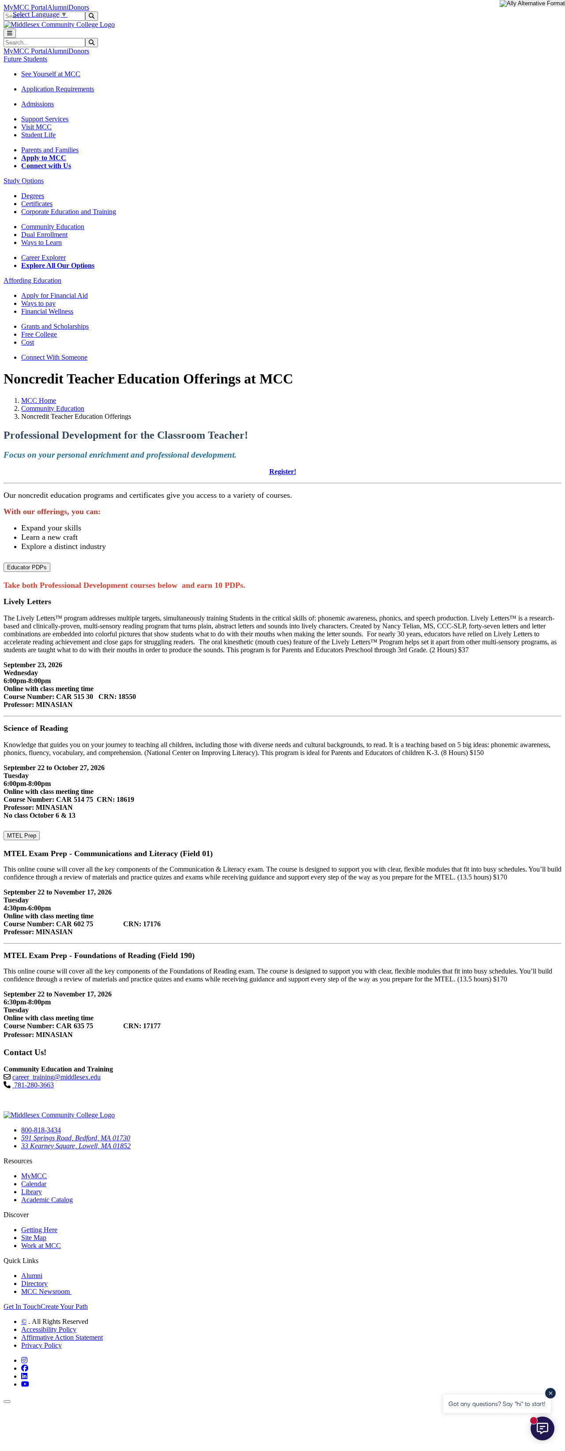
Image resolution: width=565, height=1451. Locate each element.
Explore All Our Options (57, 265)
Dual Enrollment (44, 234)
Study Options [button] (24, 180)
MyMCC (34, 1176)
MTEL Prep (21, 835)
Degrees (32, 195)
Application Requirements (57, 89)
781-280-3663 (33, 1085)
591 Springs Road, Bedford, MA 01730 (75, 1138)
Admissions (37, 104)
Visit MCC (36, 127)
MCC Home (38, 400)
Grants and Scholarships (55, 326)
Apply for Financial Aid (54, 295)
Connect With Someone (54, 357)
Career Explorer (43, 257)
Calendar (33, 1184)
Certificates (37, 203)
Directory (34, 1283)
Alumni (57, 7)
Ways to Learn (41, 242)
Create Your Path (64, 1306)
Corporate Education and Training (68, 211)
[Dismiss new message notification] (550, 1393)
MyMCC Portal (25, 7)
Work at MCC (41, 1245)
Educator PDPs (27, 567)
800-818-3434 (41, 1130)
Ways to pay (38, 303)
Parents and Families (50, 150)
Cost (27, 342)
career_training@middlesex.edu (56, 1077)
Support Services (44, 119)
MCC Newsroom (46, 1291)
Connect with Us (46, 165)
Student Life (38, 135)
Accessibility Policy (48, 1329)
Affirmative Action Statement (62, 1337)
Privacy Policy (41, 1345)
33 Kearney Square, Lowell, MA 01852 (76, 1146)
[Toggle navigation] (10, 33)
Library (31, 1191)
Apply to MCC (43, 158)
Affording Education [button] (32, 280)
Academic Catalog (47, 1199)
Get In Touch (22, 1306)
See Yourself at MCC (50, 74)
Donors (78, 7)
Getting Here (39, 1229)
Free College (39, 334)
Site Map (33, 1237)
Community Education (52, 226)
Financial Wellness (47, 311)
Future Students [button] (25, 59)
